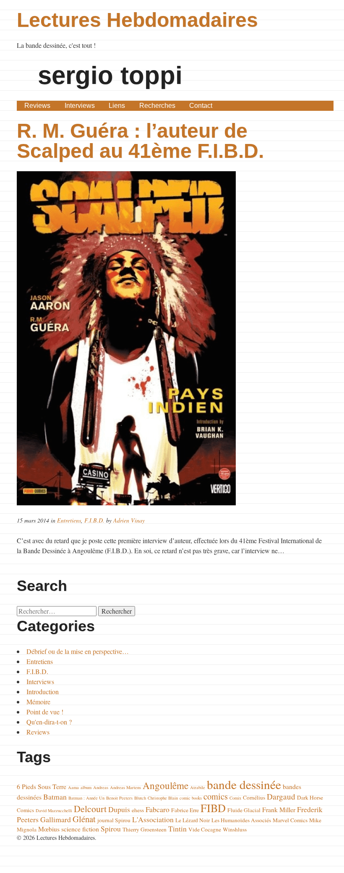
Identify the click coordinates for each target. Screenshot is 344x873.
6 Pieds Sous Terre (41, 786)
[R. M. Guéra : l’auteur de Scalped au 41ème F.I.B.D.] (172, 338)
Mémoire (38, 701)
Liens (117, 105)
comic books (191, 798)
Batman (55, 797)
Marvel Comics (290, 820)
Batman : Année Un (86, 798)
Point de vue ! (44, 711)
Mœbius (49, 828)
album (86, 787)
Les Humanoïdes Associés (241, 820)
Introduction (42, 691)
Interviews (80, 105)
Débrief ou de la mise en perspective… (77, 651)
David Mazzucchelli (54, 810)
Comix (235, 798)
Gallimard (55, 819)
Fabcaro (157, 809)
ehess (138, 810)
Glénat (84, 819)
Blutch (140, 798)
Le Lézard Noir (192, 820)
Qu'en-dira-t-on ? (49, 721)
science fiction (80, 828)
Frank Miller (278, 809)
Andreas (100, 787)
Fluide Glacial (244, 810)
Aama (73, 787)
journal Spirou (113, 820)
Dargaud (281, 796)
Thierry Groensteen (144, 829)
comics (215, 796)
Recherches (157, 105)
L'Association (153, 819)
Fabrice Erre (185, 810)
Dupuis (119, 809)
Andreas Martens (125, 787)
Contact (200, 105)
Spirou (111, 828)
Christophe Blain (163, 798)
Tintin (177, 828)
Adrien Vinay (129, 520)
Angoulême (165, 785)
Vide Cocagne (204, 829)
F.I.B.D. (94, 520)
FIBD (213, 807)
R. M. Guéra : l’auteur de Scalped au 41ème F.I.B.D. (140, 141)
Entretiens (69, 520)
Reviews (37, 105)
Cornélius (254, 797)
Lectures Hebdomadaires (137, 20)
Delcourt (90, 808)
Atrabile (197, 787)
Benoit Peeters (119, 798)
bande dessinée (244, 784)
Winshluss (235, 829)
